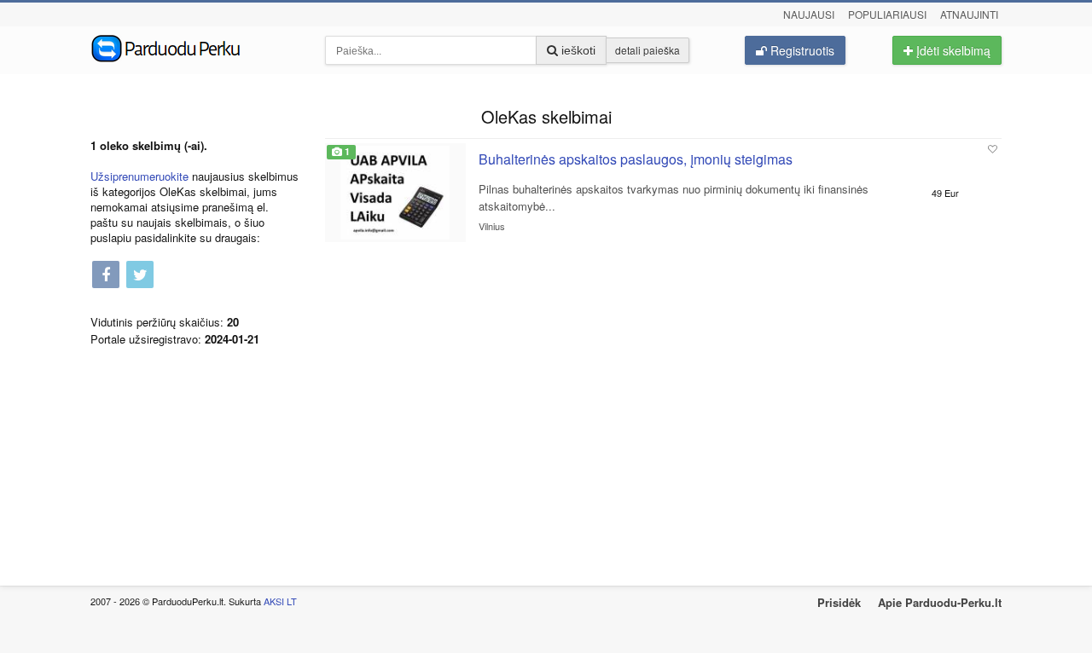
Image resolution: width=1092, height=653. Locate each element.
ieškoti (576, 50)
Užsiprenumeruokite (139, 176)
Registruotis (800, 50)
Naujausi (808, 14)
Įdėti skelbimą (951, 50)
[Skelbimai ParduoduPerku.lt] (194, 46)
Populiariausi (887, 14)
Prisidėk (839, 602)
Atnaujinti (969, 14)
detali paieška (647, 50)
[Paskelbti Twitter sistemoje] (140, 276)
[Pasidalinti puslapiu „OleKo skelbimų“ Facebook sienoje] (105, 276)
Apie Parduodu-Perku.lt (940, 602)
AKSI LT (280, 601)
